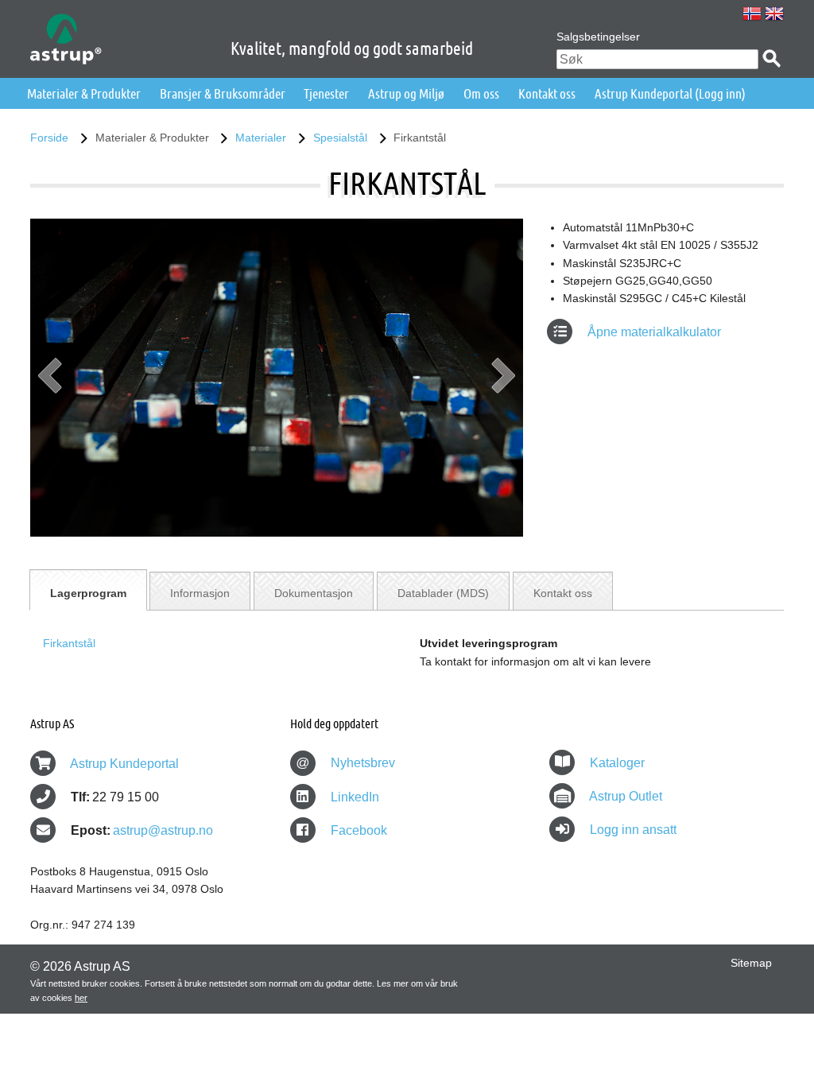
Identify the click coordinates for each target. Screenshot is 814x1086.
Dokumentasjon (313, 593)
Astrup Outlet (625, 796)
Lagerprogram (88, 593)
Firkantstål (69, 643)
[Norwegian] (752, 13)
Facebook (357, 830)
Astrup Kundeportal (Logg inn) (670, 93)
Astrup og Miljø (406, 93)
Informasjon (200, 593)
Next (503, 381)
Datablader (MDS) (443, 593)
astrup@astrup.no (163, 830)
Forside (49, 137)
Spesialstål (340, 137)
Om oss (481, 93)
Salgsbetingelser (598, 36)
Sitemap (751, 962)
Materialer (260, 137)
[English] (774, 13)
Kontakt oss (547, 93)
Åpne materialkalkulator (652, 332)
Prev (50, 381)
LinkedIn (353, 797)
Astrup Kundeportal (124, 763)
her (81, 998)
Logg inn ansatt (633, 829)
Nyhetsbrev (345, 762)
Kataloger (617, 763)
